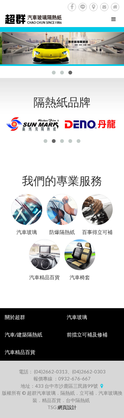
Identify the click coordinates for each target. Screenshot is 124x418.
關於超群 (15, 317)
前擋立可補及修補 (87, 334)
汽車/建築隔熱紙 (23, 334)
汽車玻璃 (77, 317)
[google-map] (93, 7)
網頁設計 (67, 407)
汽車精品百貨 (20, 352)
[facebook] (72, 7)
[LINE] (83, 7)
